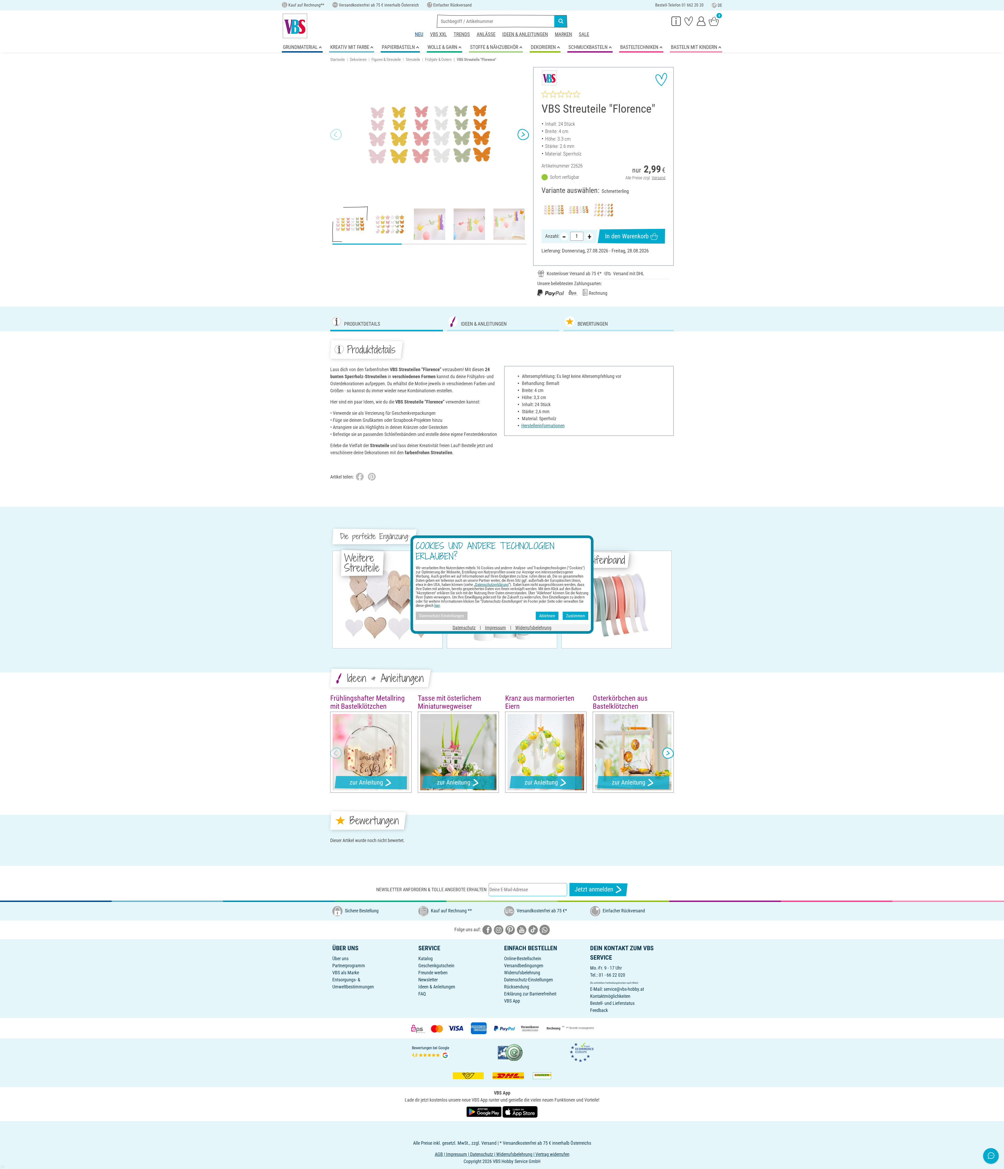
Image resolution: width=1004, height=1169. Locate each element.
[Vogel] (578, 210)
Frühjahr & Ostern (438, 59)
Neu (419, 34)
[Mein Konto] (701, 21)
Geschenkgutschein (436, 965)
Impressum (495, 627)
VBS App (512, 1001)
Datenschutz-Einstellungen (528, 979)
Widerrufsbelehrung (522, 972)
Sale (584, 34)
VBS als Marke (345, 972)
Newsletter (428, 979)
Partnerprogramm (348, 965)
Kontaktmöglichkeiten (610, 996)
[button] (336, 134)
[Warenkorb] (714, 21)
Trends (462, 34)
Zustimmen (575, 615)
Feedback (599, 1010)
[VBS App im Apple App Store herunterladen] (520, 1111)
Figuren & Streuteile (386, 59)
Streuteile (413, 59)
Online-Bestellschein (522, 958)
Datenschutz (464, 627)
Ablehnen (547, 615)
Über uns (340, 958)
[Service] (676, 21)
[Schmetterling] (554, 210)
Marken (563, 34)
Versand (658, 177)
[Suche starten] (560, 21)
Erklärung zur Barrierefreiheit (530, 994)
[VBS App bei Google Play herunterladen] (484, 1111)
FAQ (422, 994)
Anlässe (486, 34)
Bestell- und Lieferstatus (612, 1003)
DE (720, 5)
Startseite (337, 59)
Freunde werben (433, 972)
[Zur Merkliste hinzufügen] (661, 79)
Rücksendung (516, 986)
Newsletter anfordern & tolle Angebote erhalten (431, 889)
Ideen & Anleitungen (525, 34)
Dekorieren (358, 59)
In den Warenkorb (627, 236)
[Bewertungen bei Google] (430, 1052)
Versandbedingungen (523, 965)
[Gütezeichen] (510, 1052)
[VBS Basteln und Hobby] (295, 26)
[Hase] (603, 210)
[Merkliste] (688, 21)
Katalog (425, 958)
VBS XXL (438, 34)
